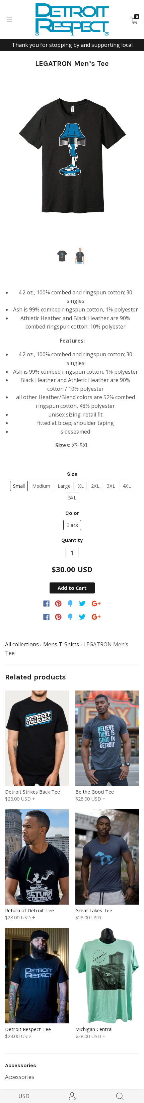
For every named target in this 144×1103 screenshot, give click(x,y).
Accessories (19, 1077)
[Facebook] (46, 603)
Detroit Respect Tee (28, 1029)
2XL (95, 485)
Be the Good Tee (94, 791)
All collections (22, 644)
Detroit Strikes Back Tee (32, 791)
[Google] (96, 603)
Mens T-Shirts (61, 644)
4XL (127, 485)
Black (72, 525)
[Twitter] (82, 603)
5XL (72, 497)
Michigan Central (94, 1029)
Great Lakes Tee (93, 910)
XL (81, 485)
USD (23, 1096)
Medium (41, 485)
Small (19, 485)
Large (64, 485)
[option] (72, 156)
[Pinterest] (58, 603)
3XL (111, 485)
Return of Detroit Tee (29, 910)
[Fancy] (70, 603)
